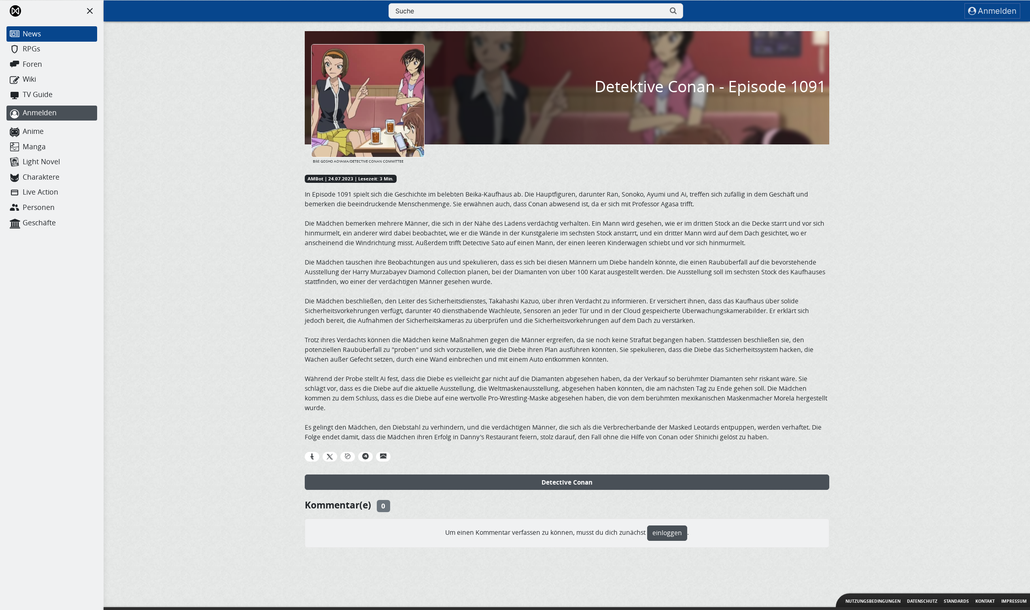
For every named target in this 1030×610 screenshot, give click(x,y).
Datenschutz (922, 601)
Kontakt (985, 601)
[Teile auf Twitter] (330, 457)
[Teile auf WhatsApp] (347, 457)
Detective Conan (567, 482)
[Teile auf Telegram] (365, 457)
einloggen (667, 533)
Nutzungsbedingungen (872, 601)
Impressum (1014, 601)
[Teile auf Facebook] (312, 457)
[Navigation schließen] (90, 11)
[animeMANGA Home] (15, 11)
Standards (956, 601)
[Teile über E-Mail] (383, 457)
